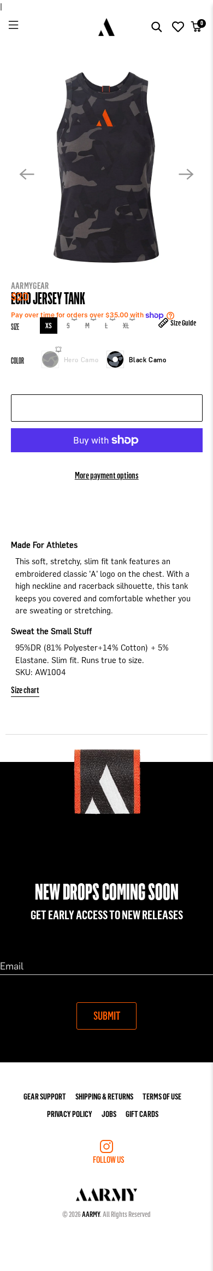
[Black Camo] (115, 359)
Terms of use (162, 1096)
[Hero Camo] (49, 359)
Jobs (109, 1113)
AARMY (91, 1214)
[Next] (186, 174)
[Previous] (27, 174)
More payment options (106, 475)
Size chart (25, 689)
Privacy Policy (69, 1113)
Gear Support (44, 1096)
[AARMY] (106, 27)
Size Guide (183, 322)
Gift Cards (142, 1113)
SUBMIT (106, 1015)
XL (125, 325)
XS (48, 325)
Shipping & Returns (104, 1096)
